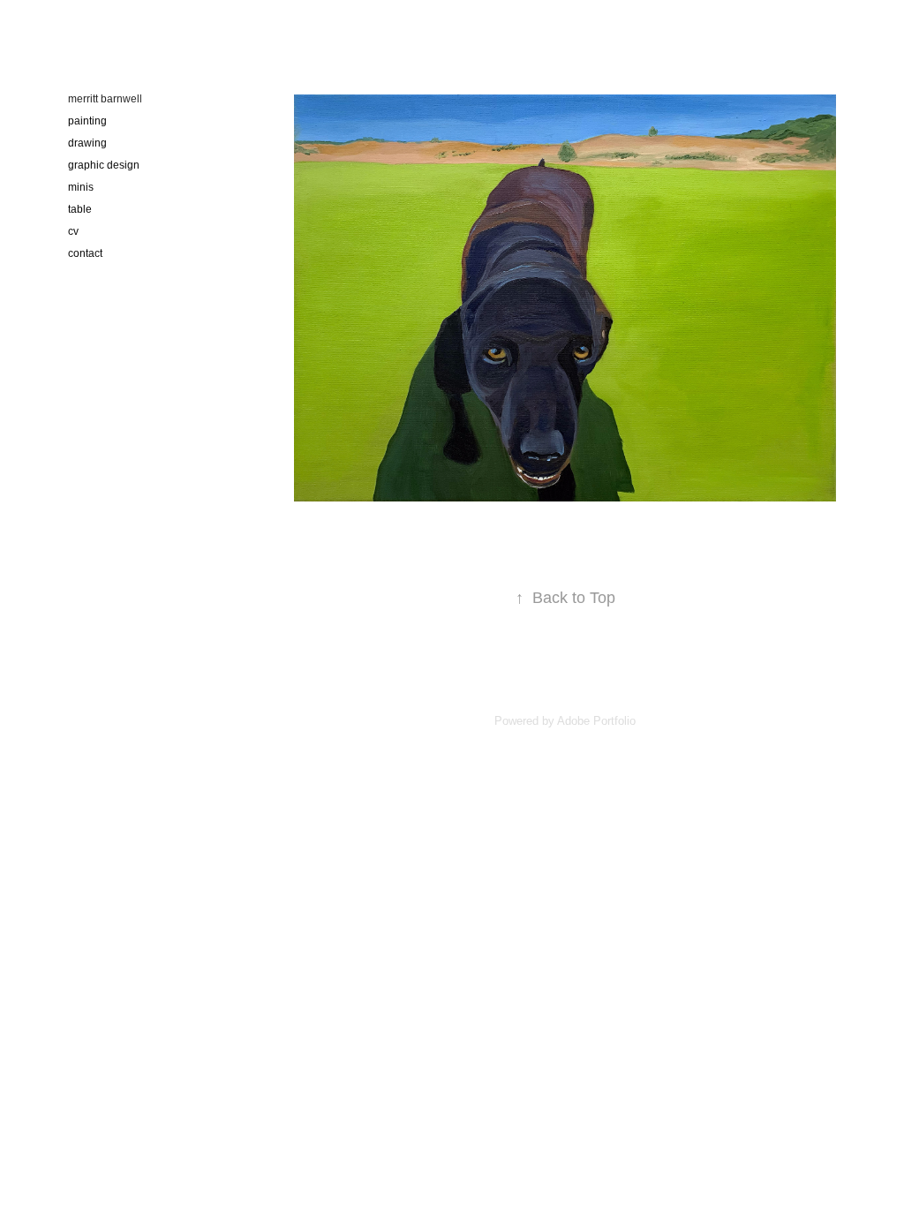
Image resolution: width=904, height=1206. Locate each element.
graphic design (103, 165)
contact (85, 253)
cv (73, 231)
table (80, 209)
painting (87, 121)
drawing (87, 143)
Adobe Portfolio (596, 720)
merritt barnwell (105, 99)
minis (81, 187)
